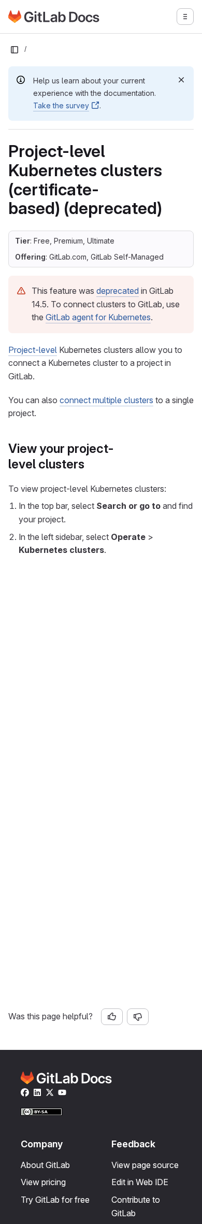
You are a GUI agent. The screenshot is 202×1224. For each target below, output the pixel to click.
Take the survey (61, 105)
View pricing (43, 1182)
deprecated (117, 291)
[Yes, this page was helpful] (112, 1016)
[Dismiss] (181, 80)
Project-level (32, 350)
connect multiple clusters (106, 400)
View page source (145, 1165)
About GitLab (45, 1165)
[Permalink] (89, 464)
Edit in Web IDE (139, 1182)
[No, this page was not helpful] (138, 1016)
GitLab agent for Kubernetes (98, 317)
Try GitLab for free (55, 1199)
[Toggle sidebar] (14, 50)
